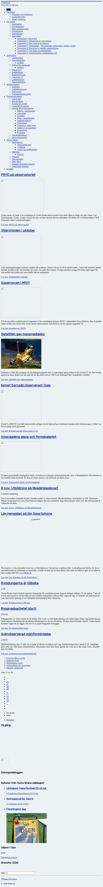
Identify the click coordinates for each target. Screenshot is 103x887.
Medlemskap (17, 142)
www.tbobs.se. (25, 573)
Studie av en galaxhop (26, 128)
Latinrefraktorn (18, 79)
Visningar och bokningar (22, 14)
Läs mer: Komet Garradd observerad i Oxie (19, 431)
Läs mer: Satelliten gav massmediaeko (17, 379)
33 (7, 699)
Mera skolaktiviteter (20, 29)
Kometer (21, 116)
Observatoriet (12, 140)
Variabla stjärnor (24, 120)
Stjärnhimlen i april (14, 663)
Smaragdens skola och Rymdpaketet (28, 437)
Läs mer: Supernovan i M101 (13, 328)
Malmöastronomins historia (23, 164)
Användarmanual (19, 135)
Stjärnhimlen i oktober (18, 230)
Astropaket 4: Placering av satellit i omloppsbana (37, 48)
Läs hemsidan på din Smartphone (26, 513)
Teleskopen (11, 55)
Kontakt (9, 169)
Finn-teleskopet (18, 60)
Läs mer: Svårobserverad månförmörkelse (18, 654)
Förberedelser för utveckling (18, 665)
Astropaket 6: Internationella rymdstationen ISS (37, 53)
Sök (2, 873)
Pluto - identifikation (25, 118)
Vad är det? (16, 99)
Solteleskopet (17, 72)
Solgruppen (17, 91)
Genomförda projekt (20, 106)
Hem (8, 9)
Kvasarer (21, 133)
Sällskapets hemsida (20, 166)
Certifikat (21, 147)
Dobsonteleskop (18, 82)
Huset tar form (12, 660)
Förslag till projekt (19, 104)
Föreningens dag (16, 809)
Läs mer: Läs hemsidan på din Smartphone (19, 577)
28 (7, 686)
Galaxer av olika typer (26, 125)
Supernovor (22, 130)
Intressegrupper (12, 84)
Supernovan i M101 (15, 283)
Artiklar (20, 63)
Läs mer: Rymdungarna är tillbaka (15, 603)
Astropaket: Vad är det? (27, 38)
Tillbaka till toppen (9, 879)
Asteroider (21, 113)
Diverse (20, 154)
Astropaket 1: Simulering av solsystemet (34, 41)
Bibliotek (16, 152)
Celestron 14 (17, 77)
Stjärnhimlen (17, 34)
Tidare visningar (18, 19)
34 (7, 701)
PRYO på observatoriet (18, 175)
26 (7, 682)
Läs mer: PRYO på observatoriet (15, 224)
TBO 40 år (16, 161)
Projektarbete (17, 31)
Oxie (3, 852)
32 (7, 696)
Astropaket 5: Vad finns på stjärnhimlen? (34, 50)
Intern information (19, 137)
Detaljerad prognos (9, 857)
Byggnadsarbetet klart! (18, 608)
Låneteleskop (17, 58)
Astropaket (16, 36)
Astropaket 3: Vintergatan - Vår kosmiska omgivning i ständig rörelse (46, 46)
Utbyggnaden (17, 159)
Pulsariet (15, 157)
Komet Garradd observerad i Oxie (26, 385)
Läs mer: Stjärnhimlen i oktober (14, 277)
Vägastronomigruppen (21, 94)
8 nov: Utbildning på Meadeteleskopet (29, 488)
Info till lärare (17, 101)
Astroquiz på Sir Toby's (19, 798)
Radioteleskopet (18, 75)
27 (7, 684)
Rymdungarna (18, 26)
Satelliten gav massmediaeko (23, 334)
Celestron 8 (16, 70)
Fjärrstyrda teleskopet (21, 65)
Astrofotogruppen (19, 89)
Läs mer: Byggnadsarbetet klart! (14, 628)
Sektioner (16, 87)
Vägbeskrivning (18, 17)
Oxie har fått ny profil (15, 658)
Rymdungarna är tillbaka (19, 583)
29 (7, 689)
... (7, 691)
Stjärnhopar (22, 123)
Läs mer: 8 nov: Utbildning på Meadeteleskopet (21, 508)
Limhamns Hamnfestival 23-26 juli (26, 788)
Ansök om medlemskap (27, 149)
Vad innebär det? (24, 145)
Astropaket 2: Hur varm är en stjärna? (33, 43)
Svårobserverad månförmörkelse (26, 634)
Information (17, 24)
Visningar (10, 12)
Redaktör (10, 720)
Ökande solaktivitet (14, 668)
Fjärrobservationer (14, 96)
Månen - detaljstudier (26, 111)
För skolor (10, 22)
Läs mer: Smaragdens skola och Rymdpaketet (20, 482)
